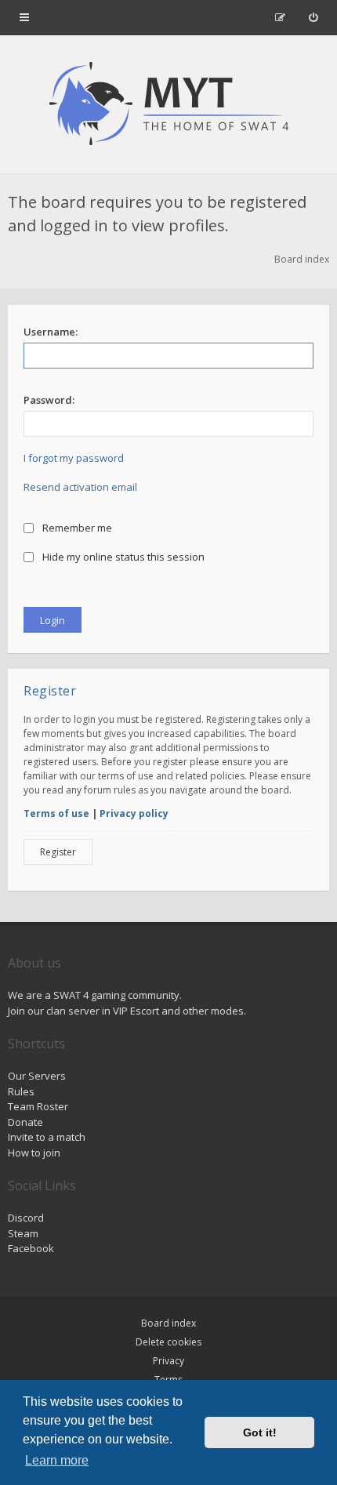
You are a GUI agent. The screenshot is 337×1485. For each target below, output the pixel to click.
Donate (25, 1122)
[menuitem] (313, 17)
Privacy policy (134, 813)
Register (58, 852)
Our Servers (37, 1076)
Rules (21, 1091)
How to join (34, 1153)
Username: (51, 332)
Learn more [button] (57, 1460)
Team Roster (38, 1106)
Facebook (31, 1248)
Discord (26, 1218)
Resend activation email (80, 487)
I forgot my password (74, 458)
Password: (49, 400)
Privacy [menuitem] (168, 1360)
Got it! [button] (260, 1432)
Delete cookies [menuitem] (168, 1342)
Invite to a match (46, 1137)
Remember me (76, 528)
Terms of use (56, 813)
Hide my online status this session (122, 557)
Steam (23, 1233)
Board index (168, 1323)
